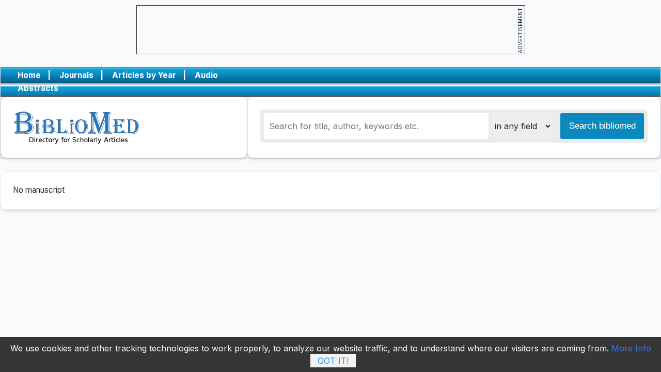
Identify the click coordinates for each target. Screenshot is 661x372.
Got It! (333, 360)
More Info (631, 348)
